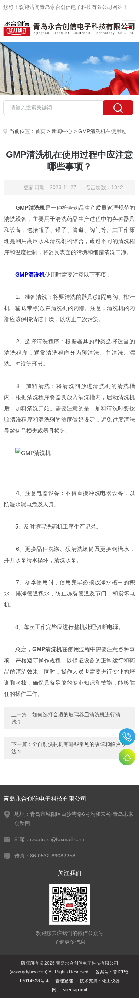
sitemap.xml (75, 989)
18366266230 (127, 736)
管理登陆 (64, 981)
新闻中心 (62, 131)
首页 (40, 131)
